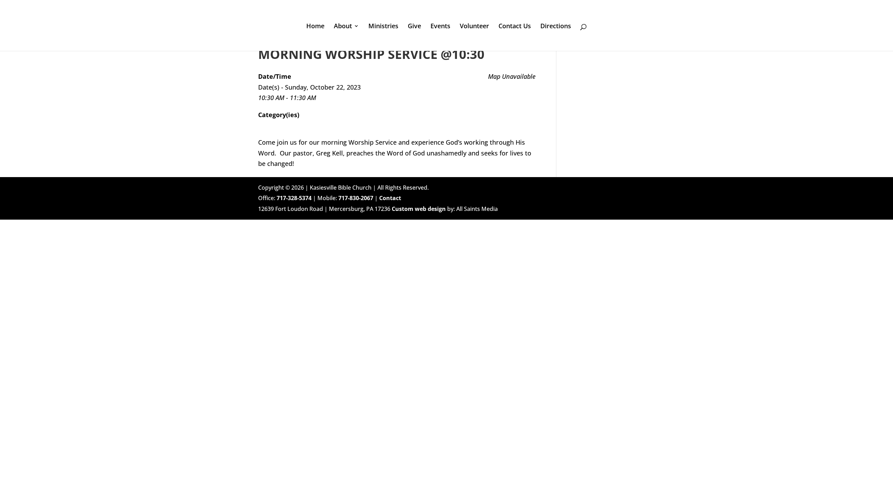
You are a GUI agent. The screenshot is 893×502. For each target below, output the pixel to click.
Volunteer (474, 26)
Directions (555, 26)
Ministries (383, 26)
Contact (390, 198)
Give (414, 26)
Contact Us (514, 26)
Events (440, 26)
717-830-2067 (355, 198)
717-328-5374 (294, 198)
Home (315, 26)
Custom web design (419, 209)
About (343, 26)
